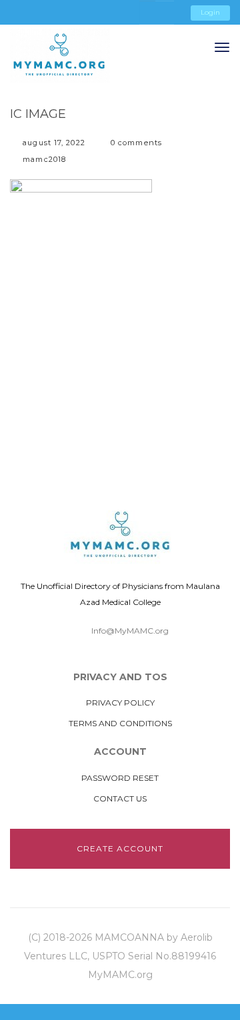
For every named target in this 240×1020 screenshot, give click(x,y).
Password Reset (120, 778)
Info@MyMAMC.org (130, 631)
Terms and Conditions (120, 723)
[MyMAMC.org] (60, 56)
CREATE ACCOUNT (120, 848)
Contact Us (120, 798)
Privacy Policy (120, 703)
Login (210, 12)
